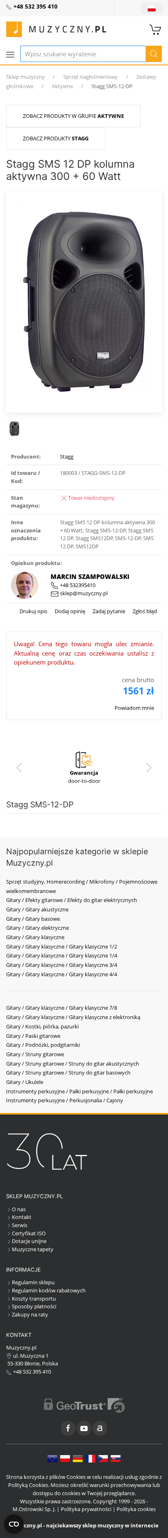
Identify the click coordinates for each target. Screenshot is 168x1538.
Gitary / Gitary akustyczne (37, 909)
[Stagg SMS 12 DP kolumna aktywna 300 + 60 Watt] (84, 301)
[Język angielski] (52, 1458)
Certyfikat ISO (29, 1233)
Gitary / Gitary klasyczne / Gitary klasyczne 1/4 (61, 955)
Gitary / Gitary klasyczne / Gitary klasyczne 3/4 (61, 964)
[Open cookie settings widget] (14, 1524)
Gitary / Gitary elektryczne (37, 927)
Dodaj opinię (69, 611)
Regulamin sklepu (33, 1282)
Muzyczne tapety (32, 1249)
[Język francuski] (90, 1458)
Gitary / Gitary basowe (33, 918)
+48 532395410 (77, 585)
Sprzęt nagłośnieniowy (90, 76)
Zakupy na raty (30, 1314)
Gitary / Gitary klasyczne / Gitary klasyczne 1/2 (61, 946)
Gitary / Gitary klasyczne (35, 937)
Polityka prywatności (86, 1509)
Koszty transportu (34, 1298)
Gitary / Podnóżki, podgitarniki (43, 1044)
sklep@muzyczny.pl (83, 593)
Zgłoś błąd (144, 611)
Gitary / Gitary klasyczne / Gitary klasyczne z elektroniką (73, 1017)
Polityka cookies (136, 1509)
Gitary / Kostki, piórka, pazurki (42, 1026)
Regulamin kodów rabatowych (49, 1290)
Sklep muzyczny (25, 76)
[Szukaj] (154, 54)
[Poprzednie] (19, 768)
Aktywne (62, 86)
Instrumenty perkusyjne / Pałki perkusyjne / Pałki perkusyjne (79, 1091)
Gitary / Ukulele (24, 1082)
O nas (19, 1209)
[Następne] (149, 768)
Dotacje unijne (29, 1241)
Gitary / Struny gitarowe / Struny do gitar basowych (68, 1072)
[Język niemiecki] (78, 1458)
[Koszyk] (156, 28)
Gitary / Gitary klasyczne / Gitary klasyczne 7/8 (61, 1007)
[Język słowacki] (116, 1458)
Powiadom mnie (134, 707)
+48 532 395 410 (31, 1371)
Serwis (19, 1225)
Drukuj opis (33, 611)
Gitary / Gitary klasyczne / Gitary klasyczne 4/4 (61, 974)
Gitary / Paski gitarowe (33, 1035)
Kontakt (21, 1217)
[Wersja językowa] (151, 8)
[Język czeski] (103, 1458)
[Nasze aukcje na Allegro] (100, 1428)
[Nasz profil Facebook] (68, 1428)
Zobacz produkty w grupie (73, 116)
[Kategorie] (10, 55)
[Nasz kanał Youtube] (84, 1428)
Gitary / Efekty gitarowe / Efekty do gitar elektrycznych (71, 900)
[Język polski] (65, 1458)
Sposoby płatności (34, 1306)
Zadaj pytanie (108, 611)
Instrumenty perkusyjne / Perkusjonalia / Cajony (64, 1100)
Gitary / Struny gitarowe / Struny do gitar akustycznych (72, 1063)
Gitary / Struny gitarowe (35, 1054)
